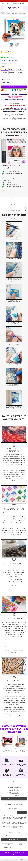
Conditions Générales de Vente (14, 786)
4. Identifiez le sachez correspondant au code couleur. (14, 302)
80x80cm (4, 76)
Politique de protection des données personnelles (15, 827)
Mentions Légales (14, 795)
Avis (13, 198)
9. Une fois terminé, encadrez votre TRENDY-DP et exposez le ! (14, 407)
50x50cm (4, 72)
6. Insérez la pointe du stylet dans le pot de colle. (14, 343)
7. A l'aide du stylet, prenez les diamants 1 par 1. (14, 364)
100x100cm (20, 76)
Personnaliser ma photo (14, 793)
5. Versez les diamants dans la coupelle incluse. (14, 323)
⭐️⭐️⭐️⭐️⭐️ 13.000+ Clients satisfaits (14, 859)
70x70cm (19, 72)
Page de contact (14, 839)
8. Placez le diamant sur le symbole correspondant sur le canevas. (14, 386)
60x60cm (11, 72)
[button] (4, 52)
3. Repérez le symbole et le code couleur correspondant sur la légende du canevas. (14, 280)
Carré (3, 82)
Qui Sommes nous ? (14, 792)
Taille (2, 66)
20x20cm (4, 69)
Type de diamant (5, 79)
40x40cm (19, 69)
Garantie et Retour (14, 790)
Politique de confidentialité (14, 787)
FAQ (14, 784)
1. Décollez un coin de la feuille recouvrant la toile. (14, 238)
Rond (8, 82)
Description (13, 204)
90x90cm (12, 76)
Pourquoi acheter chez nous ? (13, 210)
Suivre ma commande (14, 798)
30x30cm (11, 69)
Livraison (13, 207)
